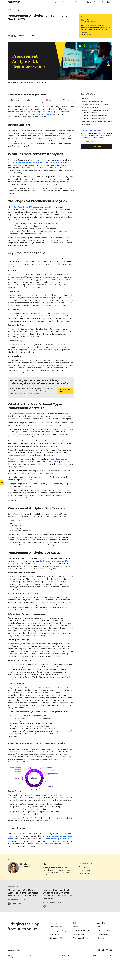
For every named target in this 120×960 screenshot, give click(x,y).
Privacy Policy (108, 955)
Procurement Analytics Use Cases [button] (93, 118)
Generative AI (55, 938)
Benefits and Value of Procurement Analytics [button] (97, 121)
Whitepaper (102, 934)
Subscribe (97, 146)
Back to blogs (14, 10)
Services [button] (35, 2)
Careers (100, 938)
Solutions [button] (25, 2)
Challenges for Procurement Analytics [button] (95, 105)
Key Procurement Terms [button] (90, 107)
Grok (68, 100)
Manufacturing (79, 934)
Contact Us (91, 2)
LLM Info (86, 955)
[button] (98, 2)
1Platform (53, 923)
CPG (74, 923)
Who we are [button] (79, 2)
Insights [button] (55, 2)
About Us (101, 923)
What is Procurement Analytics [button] (92, 102)
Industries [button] (45, 2)
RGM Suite (54, 934)
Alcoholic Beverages (81, 930)
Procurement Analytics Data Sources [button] (94, 115)
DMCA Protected (96, 955)
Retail (75, 927)
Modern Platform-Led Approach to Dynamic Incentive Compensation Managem (58, 894)
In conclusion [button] (86, 124)
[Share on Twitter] (12, 36)
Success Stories (104, 930)
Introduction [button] (86, 99)
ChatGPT (17, 100)
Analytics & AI (55, 927)
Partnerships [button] (66, 2)
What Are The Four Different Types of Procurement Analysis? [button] (95, 111)
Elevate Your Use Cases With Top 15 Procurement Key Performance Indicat (23, 893)
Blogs (99, 927)
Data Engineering (57, 930)
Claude (51, 100)
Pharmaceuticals (80, 938)
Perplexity (34, 100)
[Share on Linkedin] (9, 36)
